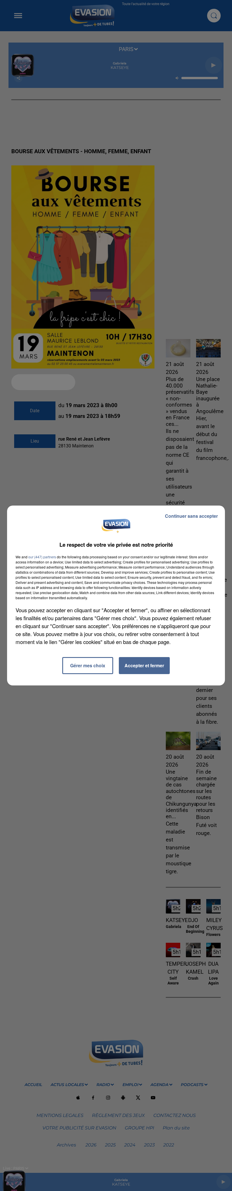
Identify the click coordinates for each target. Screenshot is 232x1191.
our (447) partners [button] (42, 556)
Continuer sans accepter (191, 516)
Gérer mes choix (87, 665)
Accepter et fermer (144, 665)
